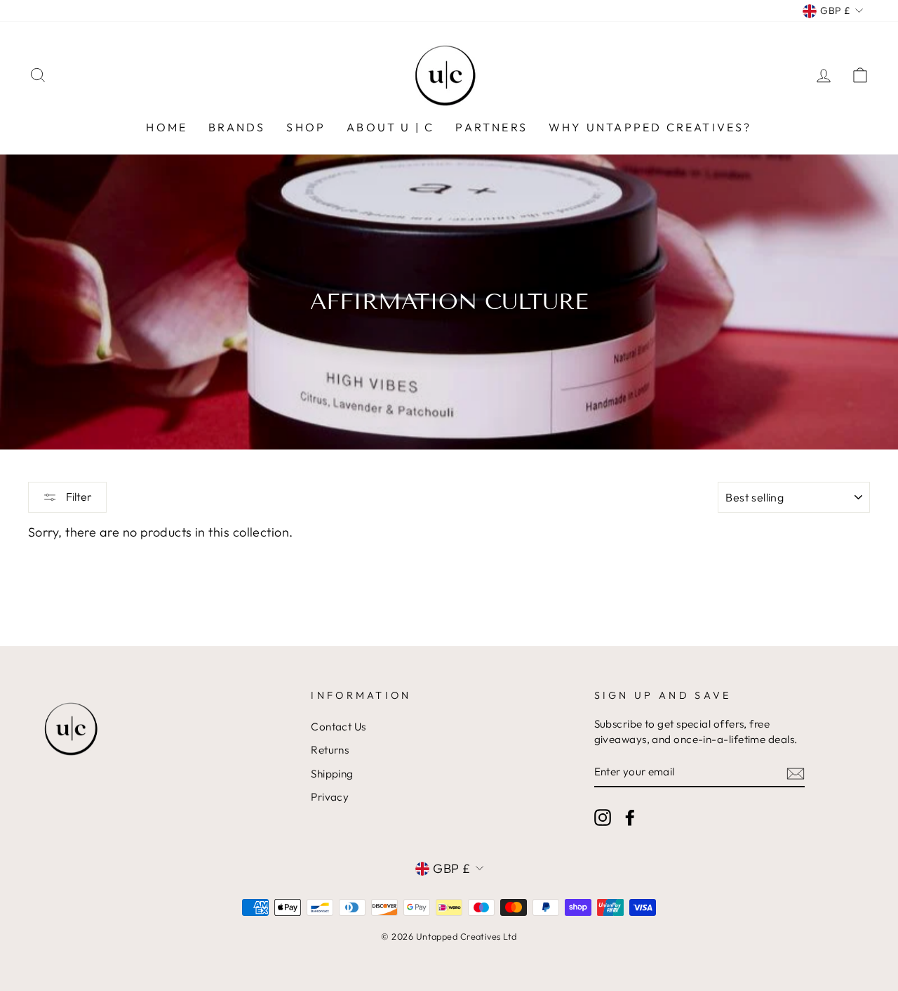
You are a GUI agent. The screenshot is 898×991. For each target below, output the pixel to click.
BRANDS (236, 127)
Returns (330, 749)
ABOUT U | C (390, 127)
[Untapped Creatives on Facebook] (630, 816)
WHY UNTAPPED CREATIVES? (650, 127)
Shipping (332, 773)
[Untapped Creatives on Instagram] (602, 816)
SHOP (306, 127)
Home (166, 127)
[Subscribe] (795, 772)
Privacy (330, 796)
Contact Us (338, 726)
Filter (78, 497)
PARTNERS (491, 127)
